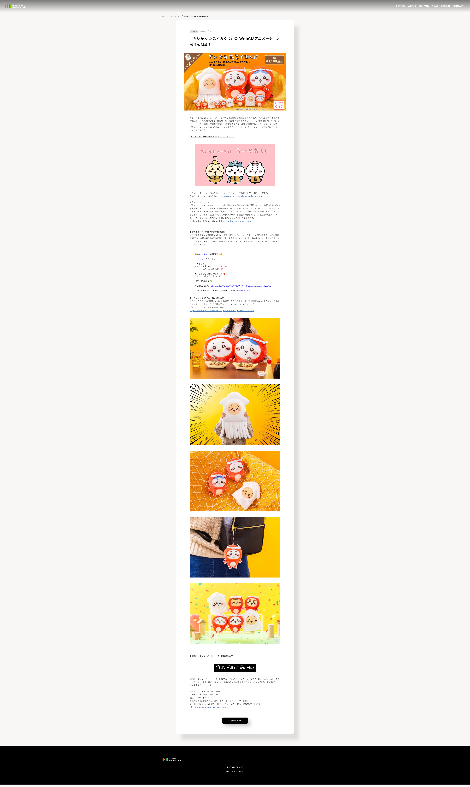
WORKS (412, 6)
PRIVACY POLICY (235, 767)
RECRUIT (445, 6)
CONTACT (458, 6)
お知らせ (194, 31)
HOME (164, 16)
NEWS (173, 16)
